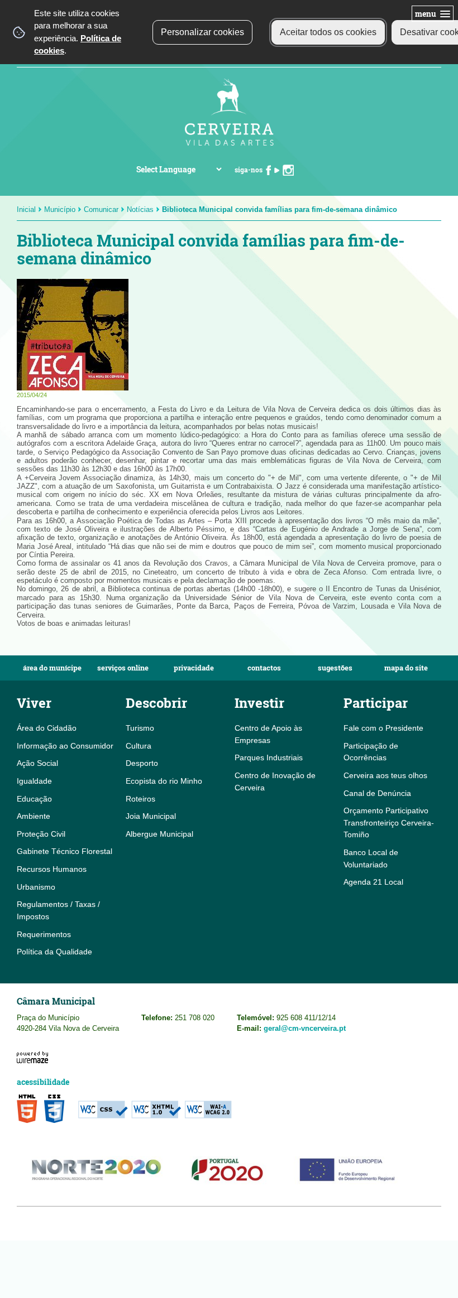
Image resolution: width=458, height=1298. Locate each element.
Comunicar (101, 209)
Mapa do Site (406, 668)
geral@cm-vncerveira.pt (305, 1028)
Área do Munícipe (52, 668)
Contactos (264, 668)
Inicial (26, 209)
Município (59, 209)
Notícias (140, 209)
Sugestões (335, 668)
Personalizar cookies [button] (202, 32)
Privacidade (194, 668)
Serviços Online (123, 668)
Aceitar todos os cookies (328, 32)
